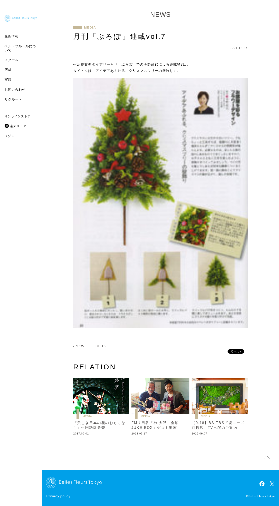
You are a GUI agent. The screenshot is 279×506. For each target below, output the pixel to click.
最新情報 (12, 36)
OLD (99, 346)
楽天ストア (18, 126)
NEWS (160, 14)
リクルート (13, 99)
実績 (8, 79)
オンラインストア (18, 116)
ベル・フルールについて (20, 48)
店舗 (8, 70)
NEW (80, 346)
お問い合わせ (15, 89)
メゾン (9, 136)
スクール (12, 60)
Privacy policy (58, 495)
